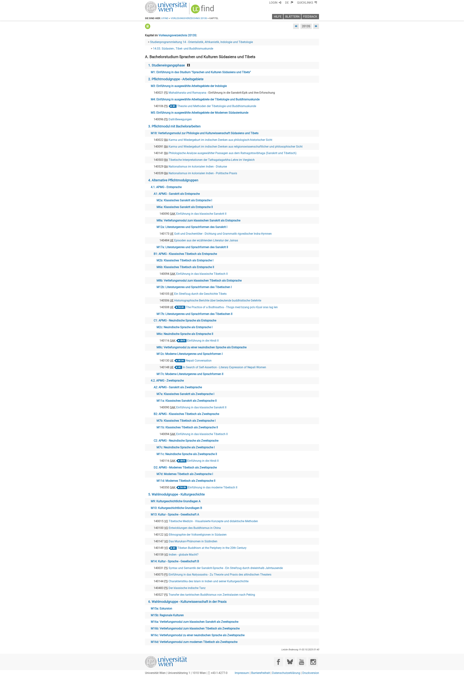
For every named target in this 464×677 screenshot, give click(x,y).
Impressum (242, 673)
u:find (164, 18)
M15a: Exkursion (161, 608)
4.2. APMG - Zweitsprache (167, 380)
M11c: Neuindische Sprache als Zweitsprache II (187, 454)
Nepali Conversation (199, 360)
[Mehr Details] (147, 26)
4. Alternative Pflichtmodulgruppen (173, 180)
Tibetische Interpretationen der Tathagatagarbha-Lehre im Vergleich (212, 160)
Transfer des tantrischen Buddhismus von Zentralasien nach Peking (212, 594)
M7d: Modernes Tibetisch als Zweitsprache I (185, 474)
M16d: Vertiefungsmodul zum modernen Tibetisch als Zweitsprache (194, 642)
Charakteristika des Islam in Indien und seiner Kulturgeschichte (208, 581)
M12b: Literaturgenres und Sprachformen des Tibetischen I (194, 287)
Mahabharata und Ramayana (187, 92)
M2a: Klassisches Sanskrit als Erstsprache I (184, 200)
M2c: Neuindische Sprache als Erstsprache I (184, 327)
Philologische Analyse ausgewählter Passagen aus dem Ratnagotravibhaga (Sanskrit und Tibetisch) (233, 153)
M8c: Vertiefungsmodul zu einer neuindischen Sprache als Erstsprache (201, 347)
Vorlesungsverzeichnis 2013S (189, 18)
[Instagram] (313, 661)
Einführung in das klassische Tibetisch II (202, 274)
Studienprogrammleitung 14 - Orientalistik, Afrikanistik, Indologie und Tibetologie (201, 42)
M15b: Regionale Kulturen (167, 615)
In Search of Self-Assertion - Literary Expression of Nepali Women (224, 367)
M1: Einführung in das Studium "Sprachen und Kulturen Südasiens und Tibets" (201, 72)
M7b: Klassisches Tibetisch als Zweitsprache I (186, 420)
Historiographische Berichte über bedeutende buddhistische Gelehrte (217, 300)
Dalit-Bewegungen (180, 119)
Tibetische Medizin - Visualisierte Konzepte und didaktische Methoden (213, 521)
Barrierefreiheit (260, 673)
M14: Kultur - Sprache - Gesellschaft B (175, 561)
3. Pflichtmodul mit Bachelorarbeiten (174, 126)
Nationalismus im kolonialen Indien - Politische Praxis (203, 173)
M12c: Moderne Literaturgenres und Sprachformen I (190, 354)
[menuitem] (289, 2)
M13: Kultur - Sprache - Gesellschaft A (175, 514)
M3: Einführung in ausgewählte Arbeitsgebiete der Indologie (189, 86)
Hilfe (277, 16)
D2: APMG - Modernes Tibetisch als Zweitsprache (185, 467)
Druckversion (310, 673)
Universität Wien (157, 3)
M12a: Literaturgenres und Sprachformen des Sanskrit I (192, 227)
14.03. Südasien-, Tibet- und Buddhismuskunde (183, 48)
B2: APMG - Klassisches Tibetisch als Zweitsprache (186, 414)
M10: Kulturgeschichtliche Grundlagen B (176, 508)
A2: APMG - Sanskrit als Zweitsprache (178, 387)
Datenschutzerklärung (286, 673)
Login (273, 2)
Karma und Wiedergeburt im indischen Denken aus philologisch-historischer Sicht (220, 140)
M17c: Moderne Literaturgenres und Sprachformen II (190, 374)
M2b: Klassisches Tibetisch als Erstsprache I (185, 260)
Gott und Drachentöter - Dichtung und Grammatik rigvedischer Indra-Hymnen (223, 233)
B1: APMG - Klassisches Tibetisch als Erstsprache (185, 254)
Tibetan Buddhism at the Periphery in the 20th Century (211, 548)
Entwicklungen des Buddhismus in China (195, 528)
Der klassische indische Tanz (187, 588)
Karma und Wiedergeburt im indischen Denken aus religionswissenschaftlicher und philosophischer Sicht (236, 146)
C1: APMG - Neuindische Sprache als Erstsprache (185, 320)
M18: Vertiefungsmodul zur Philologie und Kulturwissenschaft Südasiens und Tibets (204, 133)
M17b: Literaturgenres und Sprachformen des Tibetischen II (194, 314)
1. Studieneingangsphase (166, 65)
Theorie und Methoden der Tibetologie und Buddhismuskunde (216, 106)
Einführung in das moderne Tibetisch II (212, 487)
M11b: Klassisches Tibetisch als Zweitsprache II (187, 427)
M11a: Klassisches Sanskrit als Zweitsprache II (187, 400)
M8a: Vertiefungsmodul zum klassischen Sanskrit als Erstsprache (198, 220)
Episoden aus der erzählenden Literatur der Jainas (206, 240)
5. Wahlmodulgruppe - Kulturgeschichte (176, 494)
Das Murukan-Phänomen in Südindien (193, 541)
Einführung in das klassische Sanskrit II (201, 213)
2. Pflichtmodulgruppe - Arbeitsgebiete (176, 79)
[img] (203, 10)
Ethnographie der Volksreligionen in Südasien (198, 534)
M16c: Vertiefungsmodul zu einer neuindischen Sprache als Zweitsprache (198, 635)
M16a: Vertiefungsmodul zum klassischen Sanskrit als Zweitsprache (194, 621)
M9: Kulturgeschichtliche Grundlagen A (175, 501)
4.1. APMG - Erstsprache (166, 187)
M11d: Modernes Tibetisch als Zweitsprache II (186, 480)
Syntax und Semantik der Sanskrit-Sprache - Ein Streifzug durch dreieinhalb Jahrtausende (226, 568)
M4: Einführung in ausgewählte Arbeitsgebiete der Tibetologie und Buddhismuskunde (205, 99)
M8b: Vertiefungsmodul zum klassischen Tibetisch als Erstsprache (199, 280)
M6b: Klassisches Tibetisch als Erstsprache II (185, 267)
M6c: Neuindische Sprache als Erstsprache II (185, 334)
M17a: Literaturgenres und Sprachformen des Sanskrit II (192, 247)
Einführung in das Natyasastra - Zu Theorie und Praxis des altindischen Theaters (220, 574)
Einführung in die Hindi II (203, 340)
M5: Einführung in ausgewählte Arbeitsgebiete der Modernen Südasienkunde (199, 112)
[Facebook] (278, 661)
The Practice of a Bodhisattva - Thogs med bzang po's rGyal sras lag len (232, 307)
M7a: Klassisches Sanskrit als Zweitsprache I (185, 394)
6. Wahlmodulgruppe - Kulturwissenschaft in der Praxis (187, 601)
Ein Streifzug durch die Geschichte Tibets (200, 293)
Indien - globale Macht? (183, 554)
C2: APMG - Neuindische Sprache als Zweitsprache (186, 440)
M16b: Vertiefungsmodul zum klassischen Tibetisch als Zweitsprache (195, 628)
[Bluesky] (290, 661)
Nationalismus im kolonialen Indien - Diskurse (198, 166)
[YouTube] (301, 661)
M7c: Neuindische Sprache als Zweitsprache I (186, 447)
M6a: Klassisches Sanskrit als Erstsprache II (185, 207)
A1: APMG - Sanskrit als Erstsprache (177, 193)
